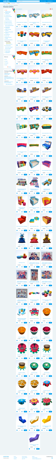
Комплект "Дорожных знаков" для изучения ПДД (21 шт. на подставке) (22, 281)
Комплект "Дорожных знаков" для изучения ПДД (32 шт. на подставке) (47, 281)
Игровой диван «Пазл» (22, 262)
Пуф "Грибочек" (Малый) (22, 372)
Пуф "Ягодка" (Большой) (34, 408)
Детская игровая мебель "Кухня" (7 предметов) (34, 97)
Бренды (33, 456)
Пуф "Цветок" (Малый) (22, 408)
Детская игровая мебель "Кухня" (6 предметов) (22, 97)
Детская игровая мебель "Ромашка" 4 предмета (34, 133)
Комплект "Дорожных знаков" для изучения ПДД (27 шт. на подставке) (34, 281)
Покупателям (13, 3)
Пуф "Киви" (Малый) (46, 372)
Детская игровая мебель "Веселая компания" (22, 41)
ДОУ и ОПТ (23, 458)
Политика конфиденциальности (36, 458)
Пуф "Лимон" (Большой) (22, 390)
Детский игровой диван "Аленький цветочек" (34, 171)
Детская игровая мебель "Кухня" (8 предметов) (47, 97)
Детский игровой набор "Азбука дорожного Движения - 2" (21, 189)
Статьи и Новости (24, 456)
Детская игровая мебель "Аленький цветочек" (34, 23)
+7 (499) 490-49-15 (50, 1)
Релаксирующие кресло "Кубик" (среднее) (34, 445)
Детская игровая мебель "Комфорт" (34, 59)
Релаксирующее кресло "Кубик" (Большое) (22, 426)
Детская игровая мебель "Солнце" (46, 133)
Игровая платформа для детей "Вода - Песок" (47, 226)
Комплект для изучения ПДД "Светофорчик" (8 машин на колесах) (22, 300)
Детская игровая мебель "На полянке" (47, 115)
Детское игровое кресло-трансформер (22, 226)
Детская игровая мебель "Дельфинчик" (46, 41)
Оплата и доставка (24, 457)
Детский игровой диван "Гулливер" (47, 170)
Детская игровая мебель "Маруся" (34, 115)
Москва (45, 1)
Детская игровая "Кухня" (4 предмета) (22, 22)
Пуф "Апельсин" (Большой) (46, 318)
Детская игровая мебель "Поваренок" (22, 133)
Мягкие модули (11, 5)
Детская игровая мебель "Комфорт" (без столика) (47, 60)
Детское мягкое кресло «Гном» (34, 226)
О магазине (5, 3)
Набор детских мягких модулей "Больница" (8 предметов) (21, 319)
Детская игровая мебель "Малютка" (22, 115)
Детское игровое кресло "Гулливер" (47, 207)
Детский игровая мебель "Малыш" (34, 151)
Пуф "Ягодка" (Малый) (47, 408)
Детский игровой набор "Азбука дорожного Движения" (34, 189)
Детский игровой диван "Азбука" (21, 170)
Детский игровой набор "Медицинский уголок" (47, 189)
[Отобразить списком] (52, 9)
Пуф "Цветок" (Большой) (46, 390)
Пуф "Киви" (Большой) (34, 372)
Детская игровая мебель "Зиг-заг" (21, 59)
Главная (4, 5)
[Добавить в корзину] (25, 26)
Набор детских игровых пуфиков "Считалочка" (46, 300)
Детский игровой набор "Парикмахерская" (22, 208)
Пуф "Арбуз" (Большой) (34, 337)
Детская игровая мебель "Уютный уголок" (22, 152)
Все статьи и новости (9, 84)
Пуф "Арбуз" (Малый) (47, 337)
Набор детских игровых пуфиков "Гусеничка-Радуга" (34, 300)
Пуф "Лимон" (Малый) (34, 390)
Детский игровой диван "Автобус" (46, 151)
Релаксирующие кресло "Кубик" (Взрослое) (46, 426)
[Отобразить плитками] (50, 9)
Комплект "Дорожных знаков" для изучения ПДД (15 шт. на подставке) (47, 263)
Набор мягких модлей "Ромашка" (34, 318)
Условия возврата (34, 457)
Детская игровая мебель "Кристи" (34, 78)
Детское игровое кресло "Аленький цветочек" (34, 208)
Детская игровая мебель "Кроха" (46, 78)
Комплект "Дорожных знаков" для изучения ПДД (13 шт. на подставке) (34, 263)
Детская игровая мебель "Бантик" (46, 22)
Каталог (9, 3)
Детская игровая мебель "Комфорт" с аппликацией (22, 78)
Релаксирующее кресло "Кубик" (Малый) (34, 426)
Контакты (18, 3)
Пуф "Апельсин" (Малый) (21, 337)
